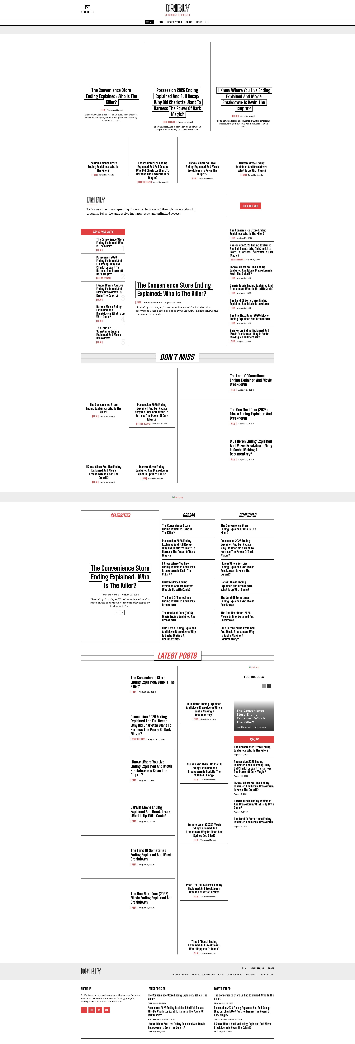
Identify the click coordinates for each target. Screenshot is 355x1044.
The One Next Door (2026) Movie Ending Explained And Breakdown (250, 317)
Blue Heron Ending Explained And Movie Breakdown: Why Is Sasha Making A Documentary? (249, 334)
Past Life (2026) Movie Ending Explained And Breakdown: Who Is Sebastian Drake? (204, 888)
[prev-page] (117, 612)
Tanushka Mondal (115, 110)
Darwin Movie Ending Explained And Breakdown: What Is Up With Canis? (252, 166)
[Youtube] (107, 1010)
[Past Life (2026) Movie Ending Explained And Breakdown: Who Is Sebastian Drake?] (204, 866)
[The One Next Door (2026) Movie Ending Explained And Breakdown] (203, 416)
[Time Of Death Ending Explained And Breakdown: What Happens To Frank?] (204, 922)
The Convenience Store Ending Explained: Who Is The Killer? (111, 96)
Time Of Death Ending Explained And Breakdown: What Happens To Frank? (204, 945)
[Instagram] (91, 1010)
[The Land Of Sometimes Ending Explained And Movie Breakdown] (87, 332)
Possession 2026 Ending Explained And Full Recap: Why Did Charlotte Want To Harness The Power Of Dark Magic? (177, 102)
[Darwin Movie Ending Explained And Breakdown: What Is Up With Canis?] (252, 150)
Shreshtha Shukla (208, 719)
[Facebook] (84, 1010)
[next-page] (122, 612)
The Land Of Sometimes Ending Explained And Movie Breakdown (108, 333)
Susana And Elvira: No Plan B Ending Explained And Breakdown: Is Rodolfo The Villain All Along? (204, 769)
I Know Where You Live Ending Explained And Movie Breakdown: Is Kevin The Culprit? (202, 168)
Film (103, 110)
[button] (207, 22)
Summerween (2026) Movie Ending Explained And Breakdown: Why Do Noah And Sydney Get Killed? (204, 830)
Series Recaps (169, 122)
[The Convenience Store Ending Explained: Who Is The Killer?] (111, 66)
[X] (99, 1010)
